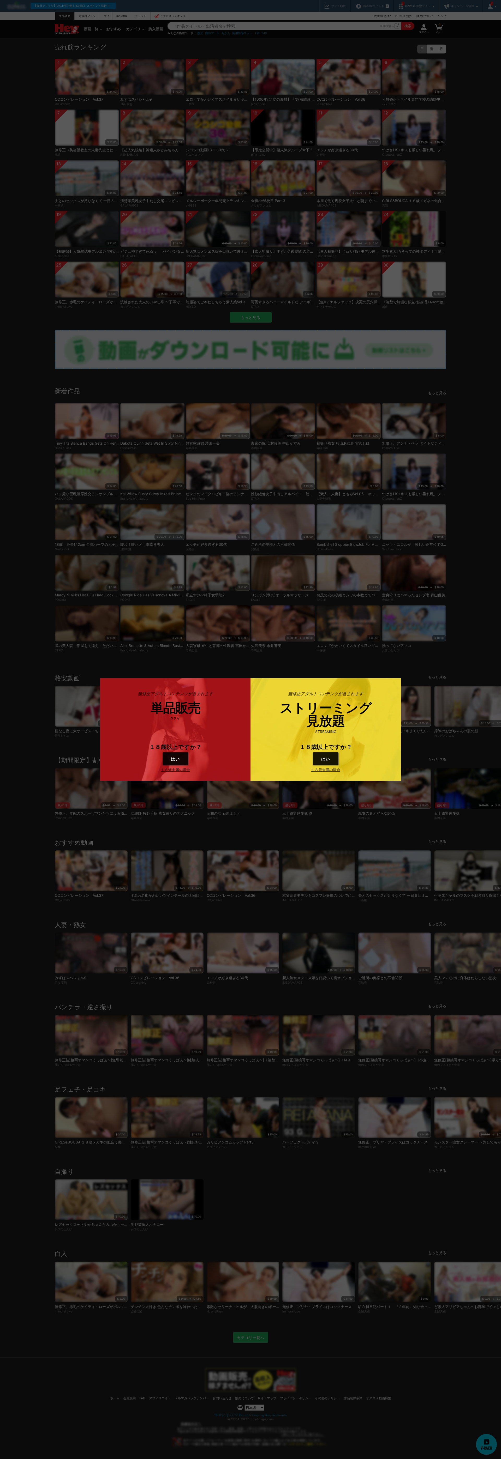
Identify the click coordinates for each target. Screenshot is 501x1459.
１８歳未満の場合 (175, 769)
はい (175, 758)
